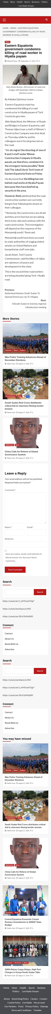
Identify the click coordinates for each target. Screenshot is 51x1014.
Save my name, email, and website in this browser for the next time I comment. (23, 557)
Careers (34, 998)
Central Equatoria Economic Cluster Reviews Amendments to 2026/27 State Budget (23, 922)
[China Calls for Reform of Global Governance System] (25, 433)
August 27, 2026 (23, 364)
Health (20, 2)
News (12, 2)
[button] (5, 19)
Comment (10, 490)
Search (7, 581)
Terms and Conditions (21, 1010)
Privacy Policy (32, 1006)
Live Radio (27, 1002)
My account (39, 1002)
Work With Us (11, 644)
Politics (44, 2)
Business (36, 2)
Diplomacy (9, 445)
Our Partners (10, 1006)
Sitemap (44, 1006)
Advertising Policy (20, 998)
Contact (9, 633)
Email (30, 527)
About (7, 998)
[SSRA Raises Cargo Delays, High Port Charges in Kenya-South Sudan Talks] (25, 951)
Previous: (22, 293)
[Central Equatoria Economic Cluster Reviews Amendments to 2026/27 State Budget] (25, 900)
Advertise (9, 649)
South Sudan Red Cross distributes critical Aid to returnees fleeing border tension (24, 406)
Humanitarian (10, 396)
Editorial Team (12, 61)
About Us (9, 638)
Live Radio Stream (26, 6)
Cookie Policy (14, 1002)
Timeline (37, 1010)
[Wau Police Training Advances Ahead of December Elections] (25, 338)
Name (8, 527)
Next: (29, 304)
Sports (27, 2)
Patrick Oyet (11, 364)
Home (5, 2)
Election (8, 350)
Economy (9, 912)
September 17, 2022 (28, 61)
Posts (21, 1006)
